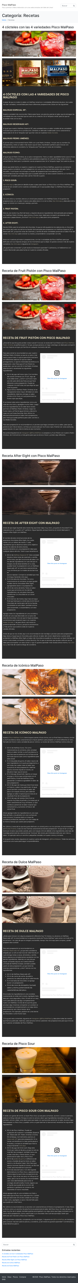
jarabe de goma (19, 1159)
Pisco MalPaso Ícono (16, 737)
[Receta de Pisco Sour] (39, 1060)
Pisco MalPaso (9, 5)
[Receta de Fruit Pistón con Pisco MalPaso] (39, 287)
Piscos (15, 1277)
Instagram (34, 244)
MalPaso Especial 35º (21, 555)
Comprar (22, 1277)
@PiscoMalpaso (55, 839)
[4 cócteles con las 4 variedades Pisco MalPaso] (39, 44)
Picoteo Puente (10, 829)
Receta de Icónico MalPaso (23, 665)
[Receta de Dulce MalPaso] (39, 879)
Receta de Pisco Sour (18, 1044)
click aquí (22, 1146)
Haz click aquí (57, 201)
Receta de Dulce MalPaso (21, 862)
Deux (9, 1277)
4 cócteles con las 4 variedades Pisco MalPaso (38, 27)
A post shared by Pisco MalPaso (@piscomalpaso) (58, 399)
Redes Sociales (52, 133)
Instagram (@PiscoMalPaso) (32, 433)
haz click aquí (15, 244)
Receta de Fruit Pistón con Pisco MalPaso (34, 271)
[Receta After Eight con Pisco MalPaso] (39, 472)
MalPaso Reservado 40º (11, 951)
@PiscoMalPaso (58, 1219)
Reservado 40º (12, 1139)
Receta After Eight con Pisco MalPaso (31, 456)
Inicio (4, 1277)
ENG (3, 1279)
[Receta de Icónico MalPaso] (39, 682)
